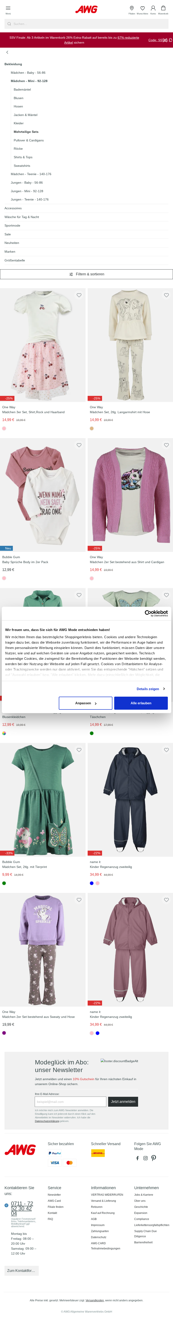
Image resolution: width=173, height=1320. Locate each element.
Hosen (18, 106)
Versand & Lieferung (103, 1200)
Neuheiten (12, 243)
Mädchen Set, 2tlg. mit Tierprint (24, 867)
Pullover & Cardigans (29, 140)
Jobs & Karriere (143, 1194)
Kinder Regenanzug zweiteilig (111, 867)
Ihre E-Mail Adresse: (47, 1094)
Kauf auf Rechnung (103, 1213)
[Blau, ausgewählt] (91, 883)
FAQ (50, 1219)
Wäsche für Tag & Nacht (22, 217)
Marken (10, 251)
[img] (94, 398)
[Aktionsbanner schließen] (165, 40)
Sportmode (12, 225)
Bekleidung (13, 64)
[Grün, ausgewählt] (91, 733)
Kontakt (52, 1213)
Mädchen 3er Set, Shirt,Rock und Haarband (33, 412)
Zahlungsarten (100, 1231)
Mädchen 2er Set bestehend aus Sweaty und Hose (38, 1017)
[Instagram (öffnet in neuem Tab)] (146, 1159)
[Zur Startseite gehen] (86, 9)
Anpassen (83, 703)
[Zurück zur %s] (7, 52)
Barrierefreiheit (143, 1242)
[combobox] (90, 24)
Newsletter (54, 1194)
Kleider (19, 123)
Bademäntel (22, 89)
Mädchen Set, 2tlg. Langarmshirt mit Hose (120, 412)
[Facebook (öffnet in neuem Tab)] (138, 1159)
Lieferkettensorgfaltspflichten (151, 1225)
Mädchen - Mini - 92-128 (29, 81)
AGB (94, 1219)
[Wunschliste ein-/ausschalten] (78, 294)
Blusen (18, 98)
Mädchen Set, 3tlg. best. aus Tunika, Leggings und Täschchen (126, 714)
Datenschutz (98, 1237)
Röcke (18, 148)
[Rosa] (4, 578)
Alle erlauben (141, 703)
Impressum (98, 1225)
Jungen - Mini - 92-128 (27, 191)
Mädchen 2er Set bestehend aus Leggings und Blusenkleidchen (35, 714)
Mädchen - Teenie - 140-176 (31, 174)
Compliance (141, 1219)
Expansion (140, 1213)
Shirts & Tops (23, 157)
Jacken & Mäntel (25, 115)
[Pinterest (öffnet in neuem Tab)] (154, 1159)
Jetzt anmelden (123, 1102)
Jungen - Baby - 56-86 (27, 182)
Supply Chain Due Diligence (145, 1234)
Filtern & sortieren (90, 274)
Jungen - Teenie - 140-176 (30, 199)
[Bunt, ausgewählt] (4, 733)
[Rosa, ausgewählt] (4, 428)
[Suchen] (9, 24)
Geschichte (141, 1207)
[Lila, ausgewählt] (4, 1033)
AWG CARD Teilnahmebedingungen (105, 1246)
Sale (8, 234)
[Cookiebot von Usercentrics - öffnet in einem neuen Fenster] (148, 613)
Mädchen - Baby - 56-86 (28, 72)
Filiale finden (56, 1207)
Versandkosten (95, 1300)
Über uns (140, 1200)
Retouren (96, 1207)
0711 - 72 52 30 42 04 (22, 1208)
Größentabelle (15, 260)
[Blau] (97, 1033)
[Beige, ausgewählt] (91, 428)
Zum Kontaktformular (23, 1271)
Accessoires (13, 208)
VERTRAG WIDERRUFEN (107, 1194)
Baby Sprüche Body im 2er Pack (25, 562)
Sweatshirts (22, 165)
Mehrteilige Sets (26, 132)
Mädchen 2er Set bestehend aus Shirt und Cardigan (127, 562)
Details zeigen (148, 689)
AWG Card (54, 1200)
